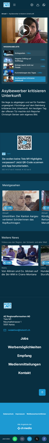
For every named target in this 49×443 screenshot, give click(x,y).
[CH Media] (24, 428)
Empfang (24, 356)
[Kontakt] (43, 5)
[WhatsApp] (14, 439)
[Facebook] (44, 439)
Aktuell (4, 14)
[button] (22, 439)
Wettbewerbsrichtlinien (36, 414)
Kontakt (24, 373)
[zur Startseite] (6, 4)
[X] (36, 439)
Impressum (20, 414)
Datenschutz (8, 414)
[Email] (29, 439)
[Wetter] (37, 5)
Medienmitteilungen (24, 364)
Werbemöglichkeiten (24, 347)
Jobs (24, 338)
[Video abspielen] (24, 30)
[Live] (31, 5)
